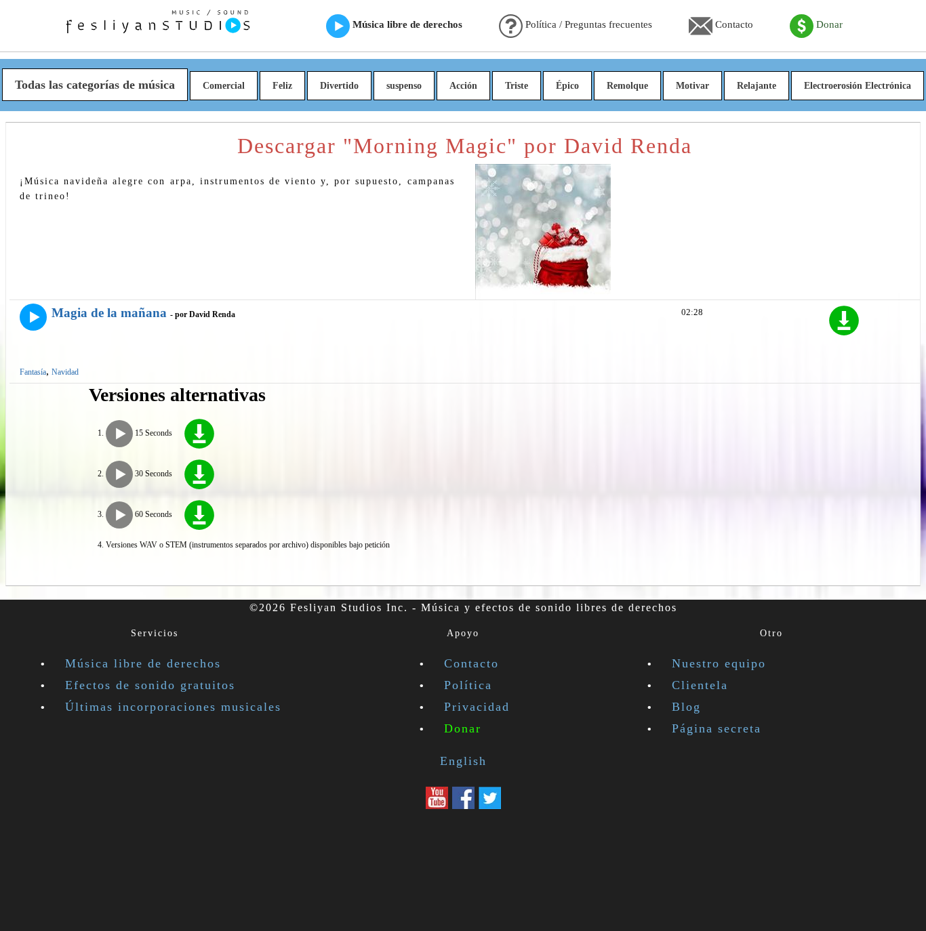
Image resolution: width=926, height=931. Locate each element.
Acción (463, 86)
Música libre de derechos (406, 24)
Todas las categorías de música (95, 84)
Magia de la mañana (109, 313)
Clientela (700, 685)
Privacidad (477, 706)
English (463, 761)
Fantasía (33, 372)
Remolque (627, 86)
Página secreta (716, 728)
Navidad (65, 372)
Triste (516, 86)
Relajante (756, 86)
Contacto (732, 24)
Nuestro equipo (719, 663)
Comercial (224, 86)
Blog (686, 706)
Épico (567, 86)
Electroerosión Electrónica (857, 86)
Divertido (339, 86)
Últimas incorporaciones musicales (173, 706)
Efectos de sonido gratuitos (150, 685)
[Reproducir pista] (33, 317)
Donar (828, 24)
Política (468, 685)
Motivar (692, 86)
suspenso (404, 86)
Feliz (282, 86)
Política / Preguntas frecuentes (587, 24)
